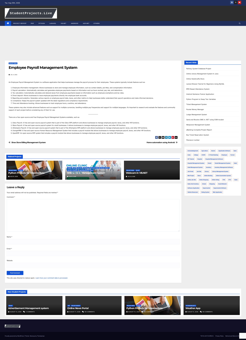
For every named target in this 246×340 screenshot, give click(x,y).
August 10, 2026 (134, 311)
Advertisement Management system (28, 308)
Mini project (191, 175)
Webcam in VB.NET (136, 172)
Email (9, 249)
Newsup (32, 336)
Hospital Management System (196, 163)
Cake (189, 155)
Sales (235, 179)
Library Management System (220, 171)
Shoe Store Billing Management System (28, 142)
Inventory (208, 167)
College (196, 155)
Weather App (192, 308)
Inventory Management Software (224, 167)
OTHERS (96, 23)
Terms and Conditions (207, 336)
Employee (224, 155)
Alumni (213, 150)
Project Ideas (13, 63)
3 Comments (30, 311)
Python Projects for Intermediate (26, 172)
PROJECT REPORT (20, 23)
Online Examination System (223, 175)
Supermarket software (220, 188)
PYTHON (41, 23)
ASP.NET (85, 23)
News (199, 175)
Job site (199, 171)
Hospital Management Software (214, 159)
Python (20, 170)
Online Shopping (203, 179)
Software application (193, 188)
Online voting (215, 179)
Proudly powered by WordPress (14, 336)
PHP (32, 23)
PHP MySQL (86, 168)
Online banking (208, 175)
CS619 (203, 155)
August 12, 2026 (16, 311)
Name (9, 237)
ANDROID (74, 23)
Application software (224, 150)
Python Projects (191, 305)
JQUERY (70, 168)
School (204, 184)
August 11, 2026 (75, 311)
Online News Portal (77, 308)
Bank (235, 150)
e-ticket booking (213, 155)
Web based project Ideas (86, 170)
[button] (239, 23)
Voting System (205, 192)
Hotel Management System (195, 167)
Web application (217, 192)
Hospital (199, 159)
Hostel (209, 163)
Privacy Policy (219, 336)
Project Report (104, 168)
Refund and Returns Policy (233, 336)
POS (224, 179)
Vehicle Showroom (193, 192)
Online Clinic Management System (86, 172)
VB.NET (63, 23)
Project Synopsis (72, 170)
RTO (230, 179)
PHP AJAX (79, 168)
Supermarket (206, 188)
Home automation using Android (161, 142)
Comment (11, 197)
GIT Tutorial (191, 159)
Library (207, 171)
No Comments (90, 311)
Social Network (222, 184)
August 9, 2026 (193, 311)
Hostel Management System (222, 163)
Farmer (233, 155)
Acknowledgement (193, 150)
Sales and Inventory (193, 184)
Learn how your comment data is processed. (51, 278)
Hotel (235, 163)
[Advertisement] (123, 40)
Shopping (212, 184)
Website (9, 260)
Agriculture (205, 150)
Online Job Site (192, 179)
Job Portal (190, 171)
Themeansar (40, 336)
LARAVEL (52, 23)
